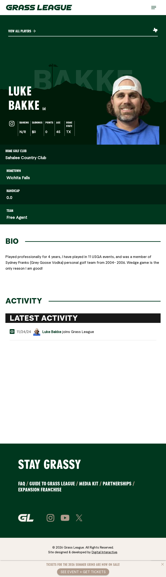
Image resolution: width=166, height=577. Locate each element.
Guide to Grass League (52, 483)
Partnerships (117, 483)
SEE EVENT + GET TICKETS (83, 571)
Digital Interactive (104, 552)
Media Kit (88, 483)
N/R (22, 131)
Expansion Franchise (39, 490)
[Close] (162, 564)
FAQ (21, 483)
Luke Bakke (51, 331)
